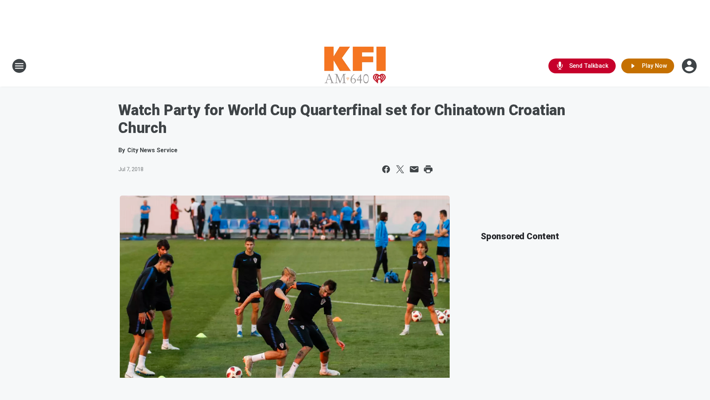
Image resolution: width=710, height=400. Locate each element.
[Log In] (690, 66)
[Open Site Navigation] (19, 66)
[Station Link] (355, 66)
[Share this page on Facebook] (386, 169)
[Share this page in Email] (414, 169)
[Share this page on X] (400, 169)
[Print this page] (428, 169)
